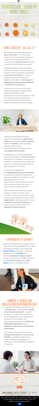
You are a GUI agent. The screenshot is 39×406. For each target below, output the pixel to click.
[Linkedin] (21, 387)
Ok (19, 404)
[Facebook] (18, 387)
